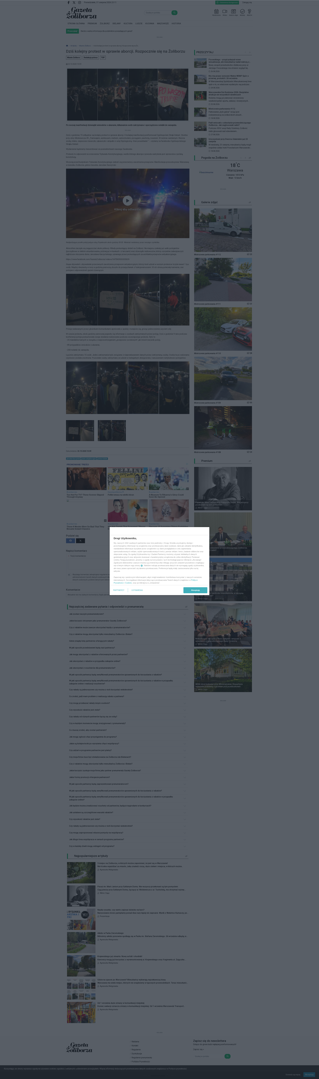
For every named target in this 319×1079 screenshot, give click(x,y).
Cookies (128, 583)
